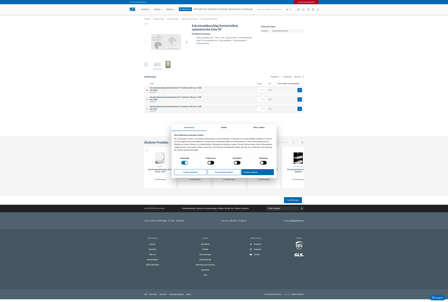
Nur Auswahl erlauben (224, 172)
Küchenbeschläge (172, 19)
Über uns (152, 254)
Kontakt (205, 249)
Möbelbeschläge (158, 19)
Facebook (257, 244)
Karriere (152, 244)
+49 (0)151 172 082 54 (237, 221)
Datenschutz (153, 294)
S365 (205, 275)
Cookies (188, 294)
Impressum (163, 294)
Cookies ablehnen (190, 172)
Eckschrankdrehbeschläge (209, 19)
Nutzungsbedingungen (176, 294)
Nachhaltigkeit (152, 260)
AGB (145, 294)
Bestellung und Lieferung (205, 265)
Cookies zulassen (250, 172)
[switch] (211, 163)
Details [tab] (224, 127)
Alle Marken (205, 244)
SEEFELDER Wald (152, 265)
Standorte (152, 249)
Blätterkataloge (205, 260)
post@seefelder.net (296, 221)
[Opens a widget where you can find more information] (438, 298)
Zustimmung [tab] (189, 127)
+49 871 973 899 (156, 221)
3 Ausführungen (293, 200)
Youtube (257, 254)
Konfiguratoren (185, 9)
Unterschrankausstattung (189, 19)
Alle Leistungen (205, 254)
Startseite (147, 19)
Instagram (257, 249)
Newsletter (205, 270)
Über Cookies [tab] (259, 127)
